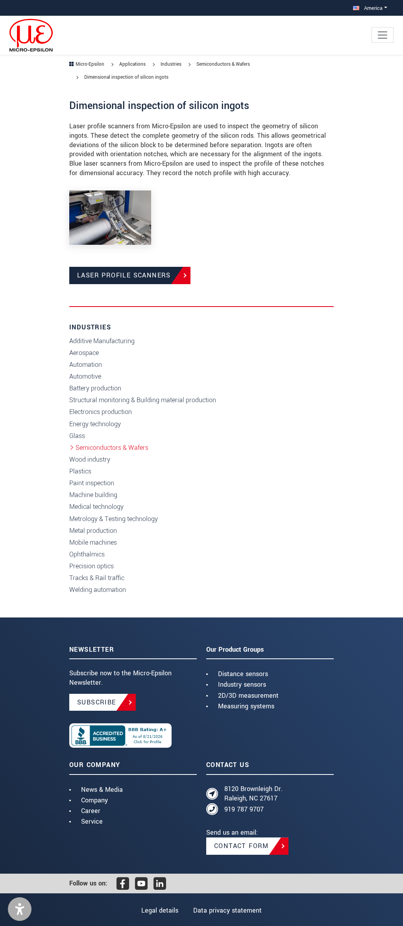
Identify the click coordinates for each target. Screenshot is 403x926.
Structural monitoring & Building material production (142, 400)
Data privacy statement (227, 910)
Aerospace (84, 352)
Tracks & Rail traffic (96, 577)
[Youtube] (141, 883)
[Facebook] (122, 883)
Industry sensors (242, 684)
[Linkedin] (159, 883)
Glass (77, 435)
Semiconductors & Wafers (112, 447)
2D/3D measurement (248, 695)
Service (92, 821)
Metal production (93, 530)
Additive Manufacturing (102, 341)
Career (90, 811)
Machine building (93, 494)
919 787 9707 (244, 809)
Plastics (80, 471)
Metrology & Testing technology (113, 518)
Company (94, 800)
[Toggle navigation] (383, 35)
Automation (85, 364)
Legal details (159, 910)
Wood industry (89, 459)
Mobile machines (93, 542)
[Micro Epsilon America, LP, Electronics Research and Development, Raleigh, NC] (133, 735)
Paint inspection (91, 483)
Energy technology (95, 424)
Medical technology (96, 506)
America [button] (372, 8)
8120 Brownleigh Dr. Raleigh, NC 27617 (253, 793)
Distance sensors (243, 674)
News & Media (102, 790)
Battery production (95, 388)
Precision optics (91, 566)
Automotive (85, 376)
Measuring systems (246, 706)
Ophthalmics (87, 554)
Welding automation (97, 589)
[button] (19, 909)
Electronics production (100, 411)
